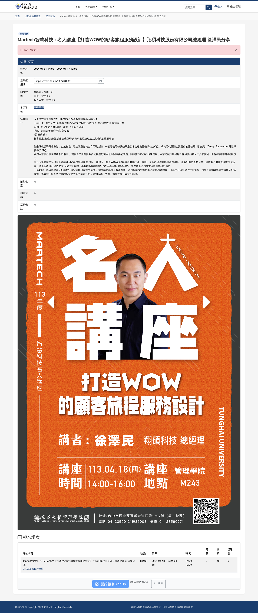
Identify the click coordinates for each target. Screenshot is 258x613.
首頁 (78, 6)
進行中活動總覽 (33, 16)
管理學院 (39, 107)
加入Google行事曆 (33, 568)
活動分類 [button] (107, 6)
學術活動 (50, 16)
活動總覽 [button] (90, 6)
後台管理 (235, 6)
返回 (160, 583)
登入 (220, 6)
